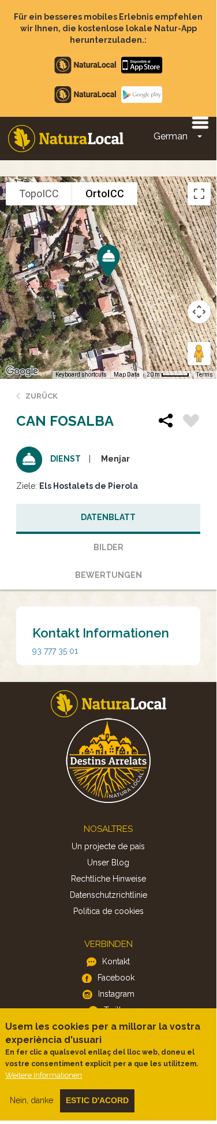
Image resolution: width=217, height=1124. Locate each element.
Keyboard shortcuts (81, 374)
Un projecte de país (108, 846)
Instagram (116, 993)
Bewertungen (108, 575)
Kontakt (116, 961)
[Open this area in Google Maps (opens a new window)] (22, 371)
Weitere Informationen (43, 1075)
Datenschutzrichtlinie (108, 895)
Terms (204, 374)
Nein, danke (31, 1100)
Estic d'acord (97, 1100)
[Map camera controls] (199, 311)
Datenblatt (108, 517)
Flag (191, 422)
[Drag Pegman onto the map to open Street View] (199, 353)
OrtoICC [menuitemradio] (104, 193)
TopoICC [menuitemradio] (39, 193)
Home (66, 138)
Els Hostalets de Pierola (88, 486)
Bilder (108, 547)
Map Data (127, 374)
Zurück (41, 396)
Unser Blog (108, 862)
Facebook (116, 977)
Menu (199, 122)
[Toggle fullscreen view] (199, 193)
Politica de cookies (108, 911)
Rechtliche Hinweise (108, 878)
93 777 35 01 (55, 650)
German (171, 136)
